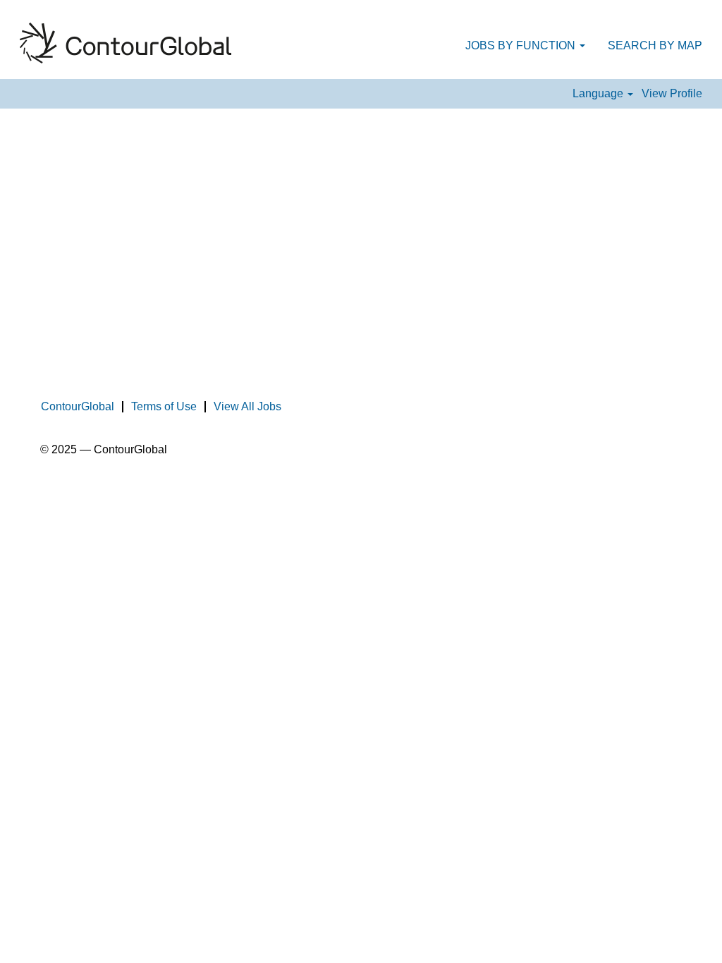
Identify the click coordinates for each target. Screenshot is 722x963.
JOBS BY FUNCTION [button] (521, 45)
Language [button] (599, 93)
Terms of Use (164, 406)
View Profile (672, 93)
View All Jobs (247, 406)
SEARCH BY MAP (655, 45)
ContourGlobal (77, 406)
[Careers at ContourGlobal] (125, 43)
